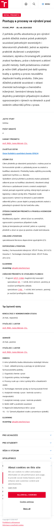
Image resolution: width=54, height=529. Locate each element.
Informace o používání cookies (13, 525)
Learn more (12, 488)
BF (19, 282)
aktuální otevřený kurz (21, 268)
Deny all (27, 509)
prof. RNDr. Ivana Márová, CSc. (15, 143)
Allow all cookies (27, 495)
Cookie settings (27, 502)
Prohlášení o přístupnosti (11, 522)
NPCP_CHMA (19, 278)
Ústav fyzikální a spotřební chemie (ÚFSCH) (21, 153)
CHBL (20, 289)
